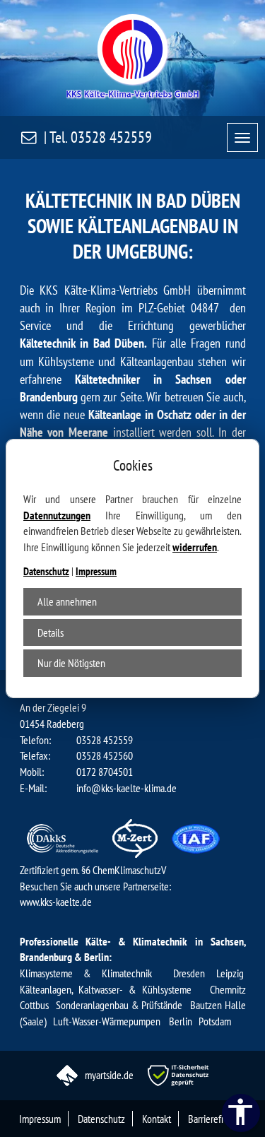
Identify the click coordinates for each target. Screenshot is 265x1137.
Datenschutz (46, 571)
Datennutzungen (56, 515)
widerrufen (194, 547)
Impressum (96, 571)
